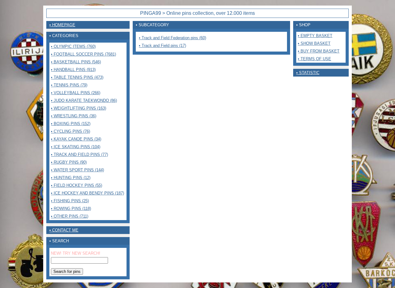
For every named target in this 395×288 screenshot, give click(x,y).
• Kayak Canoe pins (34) (76, 139)
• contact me (63, 230)
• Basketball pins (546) (76, 62)
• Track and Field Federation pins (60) (172, 37)
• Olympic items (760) (73, 46)
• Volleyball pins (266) (75, 92)
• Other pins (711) (69, 216)
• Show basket (314, 43)
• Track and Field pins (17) (162, 45)
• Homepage (62, 25)
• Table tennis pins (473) (77, 77)
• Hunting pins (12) (70, 177)
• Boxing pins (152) (70, 123)
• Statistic (307, 72)
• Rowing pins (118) (71, 208)
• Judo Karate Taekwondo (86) (84, 100)
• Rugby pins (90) (69, 162)
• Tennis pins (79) (69, 85)
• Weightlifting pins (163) (78, 108)
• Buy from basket (318, 51)
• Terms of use (314, 58)
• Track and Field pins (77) (79, 154)
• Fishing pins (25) (70, 200)
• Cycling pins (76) (70, 131)
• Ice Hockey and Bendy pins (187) (87, 193)
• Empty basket (315, 35)
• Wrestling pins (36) (73, 116)
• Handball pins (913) (73, 69)
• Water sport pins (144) (77, 170)
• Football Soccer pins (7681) (83, 54)
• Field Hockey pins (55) (76, 185)
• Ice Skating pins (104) (75, 146)
